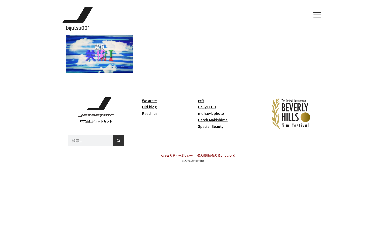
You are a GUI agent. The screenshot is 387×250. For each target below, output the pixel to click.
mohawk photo (211, 113)
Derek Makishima (213, 119)
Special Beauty (211, 126)
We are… (149, 100)
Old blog (149, 106)
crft (201, 100)
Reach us (149, 113)
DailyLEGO (207, 106)
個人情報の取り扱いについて (216, 155)
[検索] (118, 140)
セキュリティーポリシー (177, 155)
